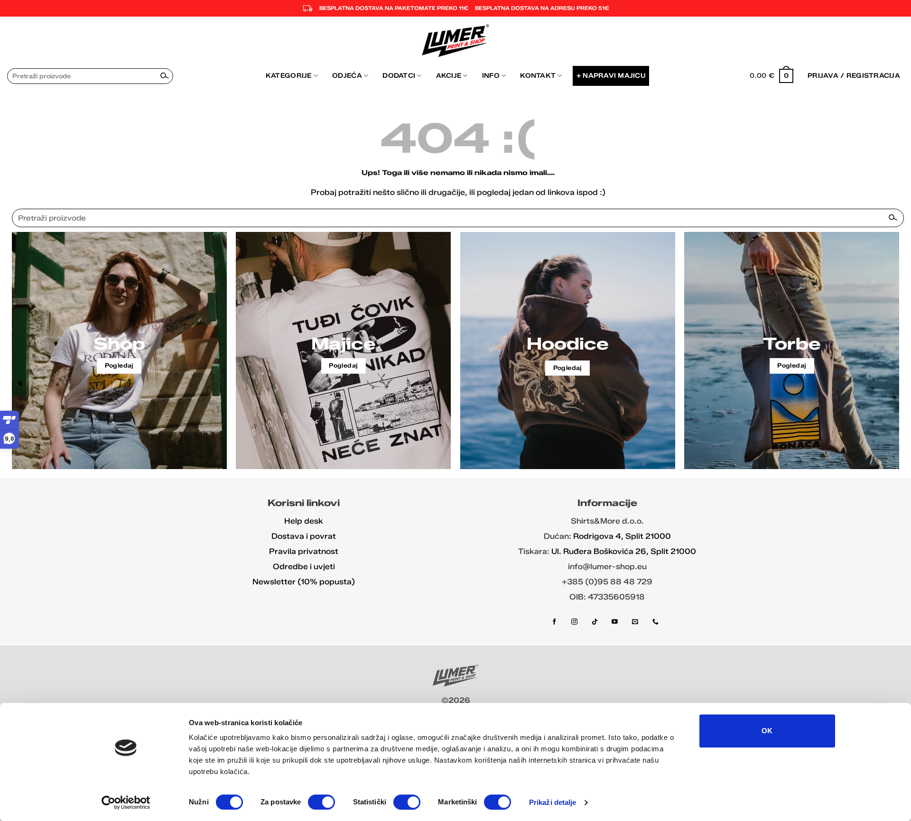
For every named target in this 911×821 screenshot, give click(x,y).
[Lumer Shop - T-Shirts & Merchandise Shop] (455, 40)
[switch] (321, 802)
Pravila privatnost (303, 551)
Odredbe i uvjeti (304, 566)
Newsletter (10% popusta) (303, 581)
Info (491, 75)
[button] (771, 76)
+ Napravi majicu (610, 75)
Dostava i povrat (303, 536)
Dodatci (398, 75)
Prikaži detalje (552, 802)
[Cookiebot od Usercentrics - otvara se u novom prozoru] (125, 802)
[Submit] (165, 76)
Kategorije (289, 75)
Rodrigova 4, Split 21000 (622, 536)
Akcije (449, 75)
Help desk (303, 521)
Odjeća (347, 75)
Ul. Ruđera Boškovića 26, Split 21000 (623, 551)
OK (767, 731)
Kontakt (538, 75)
